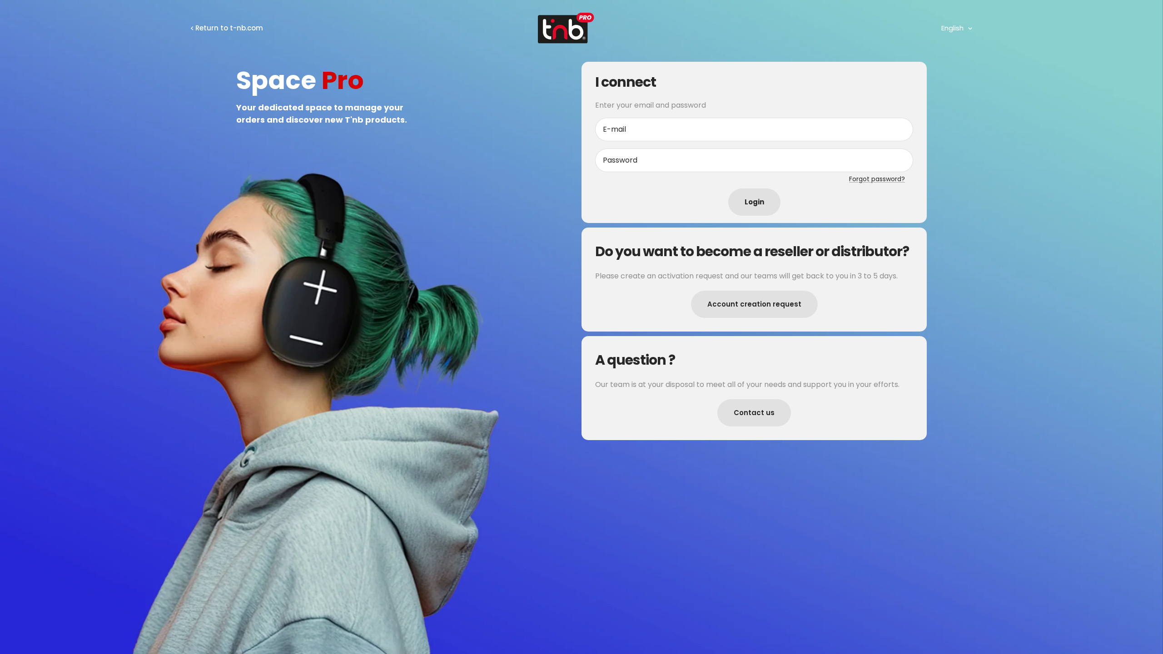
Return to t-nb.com (229, 28)
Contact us (754, 412)
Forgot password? (877, 178)
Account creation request (754, 304)
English (952, 28)
